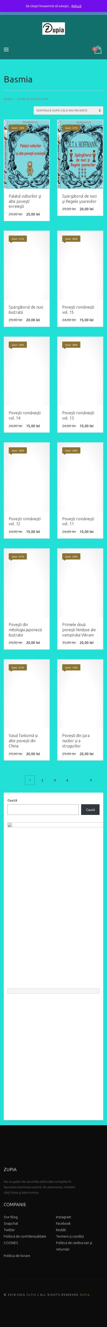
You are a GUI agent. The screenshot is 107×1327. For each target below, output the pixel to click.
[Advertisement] (53, 1054)
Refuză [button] (76, 6)
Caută (12, 800)
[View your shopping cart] (97, 50)
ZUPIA (31, 1294)
